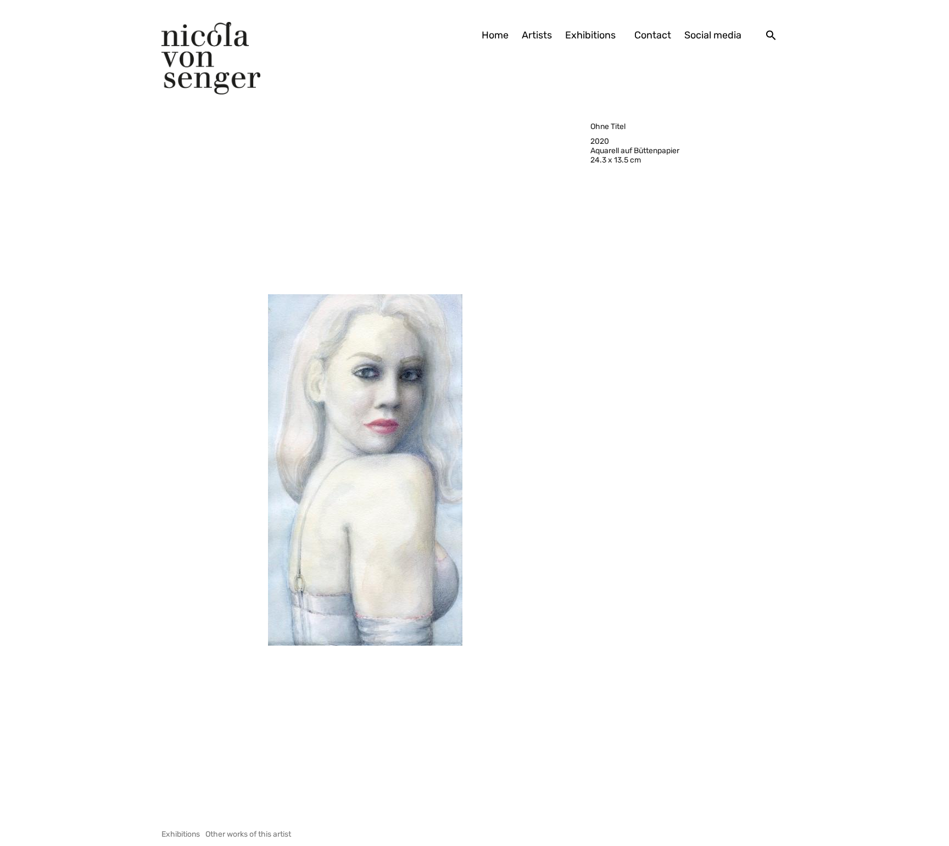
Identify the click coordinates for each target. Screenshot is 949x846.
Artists (537, 35)
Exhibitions (590, 35)
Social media (712, 35)
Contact (652, 35)
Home (495, 35)
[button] (771, 35)
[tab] (180, 834)
